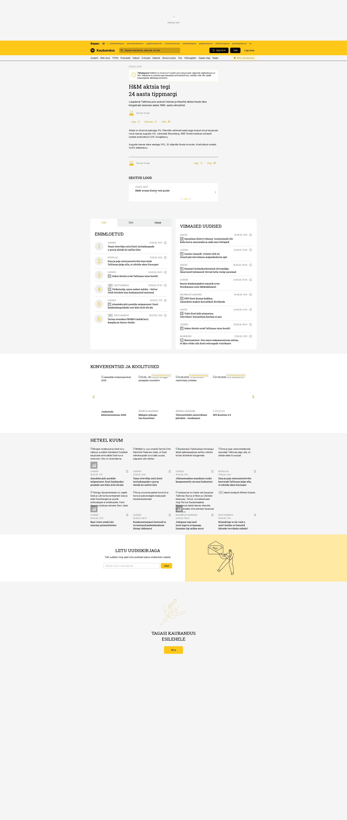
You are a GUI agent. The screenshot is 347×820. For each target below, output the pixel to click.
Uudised (112, 243)
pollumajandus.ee (239, 44)
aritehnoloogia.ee (222, 44)
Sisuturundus (169, 58)
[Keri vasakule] (156, 192)
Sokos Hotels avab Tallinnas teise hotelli (135, 276)
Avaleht (94, 58)
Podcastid (125, 58)
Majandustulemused (191, 294)
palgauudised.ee (206, 44)
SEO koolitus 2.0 (222, 414)
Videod (135, 58)
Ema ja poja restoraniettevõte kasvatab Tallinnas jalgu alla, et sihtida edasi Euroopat (234, 481)
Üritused (146, 58)
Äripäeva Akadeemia (148, 411)
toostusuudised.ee (172, 44)
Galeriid (156, 58)
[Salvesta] (165, 242)
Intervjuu (113, 257)
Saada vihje (204, 58)
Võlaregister (190, 58)
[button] (131, 565)
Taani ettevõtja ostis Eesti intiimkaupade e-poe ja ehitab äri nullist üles (147, 481)
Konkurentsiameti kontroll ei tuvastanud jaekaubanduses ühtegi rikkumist (149, 525)
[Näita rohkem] (250, 43)
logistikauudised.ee (154, 44)
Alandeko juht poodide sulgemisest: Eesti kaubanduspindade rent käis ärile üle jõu (107, 481)
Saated (183, 235)
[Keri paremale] (215, 192)
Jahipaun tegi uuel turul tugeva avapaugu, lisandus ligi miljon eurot (190, 525)
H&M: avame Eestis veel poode (152, 190)
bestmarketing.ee (117, 44)
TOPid (115, 58)
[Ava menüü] (103, 43)
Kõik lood (105, 58)
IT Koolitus (219, 411)
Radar (215, 58)
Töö (180, 58)
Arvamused (186, 336)
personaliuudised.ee (135, 44)
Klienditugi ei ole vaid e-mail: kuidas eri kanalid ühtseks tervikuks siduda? (233, 525)
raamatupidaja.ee (189, 44)
